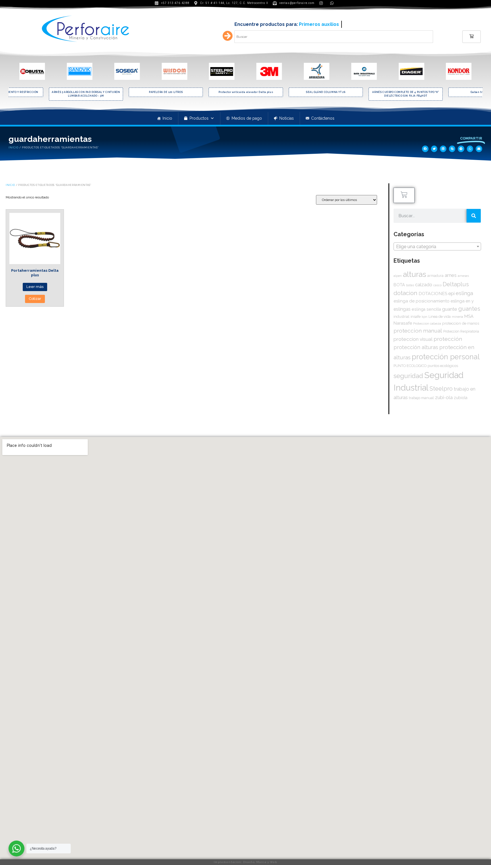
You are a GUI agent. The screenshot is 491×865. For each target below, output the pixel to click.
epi (451, 293)
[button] (425, 149)
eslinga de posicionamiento (422, 301)
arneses (463, 276)
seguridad (408, 375)
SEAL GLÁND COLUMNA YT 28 (325, 92)
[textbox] (437, 247)
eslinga (464, 293)
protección (448, 339)
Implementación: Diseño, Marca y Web (245, 862)
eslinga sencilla (426, 309)
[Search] (474, 216)
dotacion (405, 292)
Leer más (34, 287)
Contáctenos (322, 118)
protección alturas (416, 347)
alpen (398, 275)
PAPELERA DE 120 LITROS (166, 92)
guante (449, 309)
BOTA (399, 284)
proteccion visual (413, 339)
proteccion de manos (460, 323)
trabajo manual (421, 398)
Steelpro (441, 388)
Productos (199, 118)
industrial (401, 316)
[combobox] (437, 246)
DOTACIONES (433, 293)
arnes (451, 275)
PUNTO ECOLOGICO (410, 366)
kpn (424, 317)
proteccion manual (418, 330)
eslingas (402, 309)
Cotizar (35, 298)
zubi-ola (444, 397)
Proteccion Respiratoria (461, 331)
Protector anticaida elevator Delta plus (246, 92)
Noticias (286, 118)
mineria (457, 317)
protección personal (446, 356)
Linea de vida (439, 316)
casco (437, 285)
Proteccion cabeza (427, 323)
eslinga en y (462, 300)
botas (410, 285)
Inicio (167, 118)
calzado (423, 284)
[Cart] (471, 36)
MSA (468, 316)
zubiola (460, 397)
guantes (469, 308)
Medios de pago (247, 118)
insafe (416, 316)
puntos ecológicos (443, 366)
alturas (414, 274)
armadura (435, 275)
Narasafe (403, 323)
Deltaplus (456, 284)
